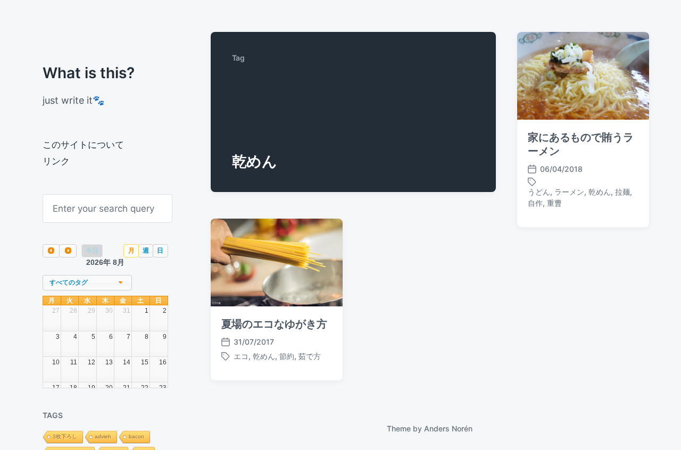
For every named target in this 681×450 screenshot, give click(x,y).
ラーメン (569, 191)
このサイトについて (83, 144)
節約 (286, 356)
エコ (241, 356)
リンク (56, 161)
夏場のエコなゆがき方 (274, 324)
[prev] (51, 250)
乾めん (599, 191)
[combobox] (87, 282)
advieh (103, 436)
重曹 (554, 202)
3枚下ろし (65, 436)
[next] (67, 250)
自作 (535, 202)
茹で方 (309, 356)
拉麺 (622, 191)
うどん (539, 191)
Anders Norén (448, 428)
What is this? (89, 73)
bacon (136, 436)
